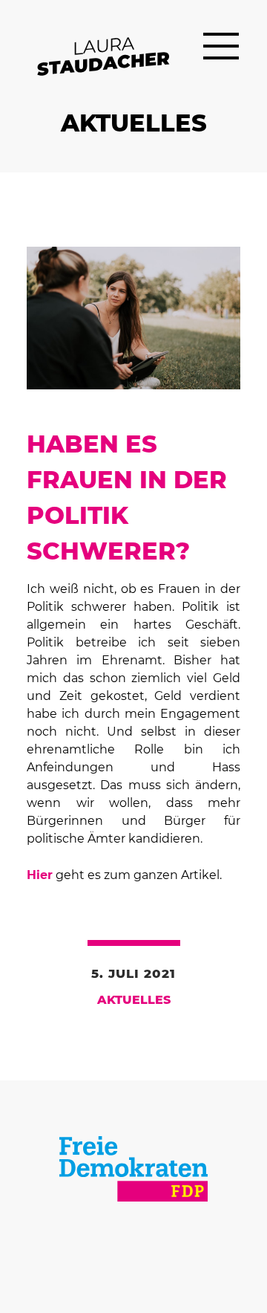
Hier (40, 875)
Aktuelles (134, 1000)
